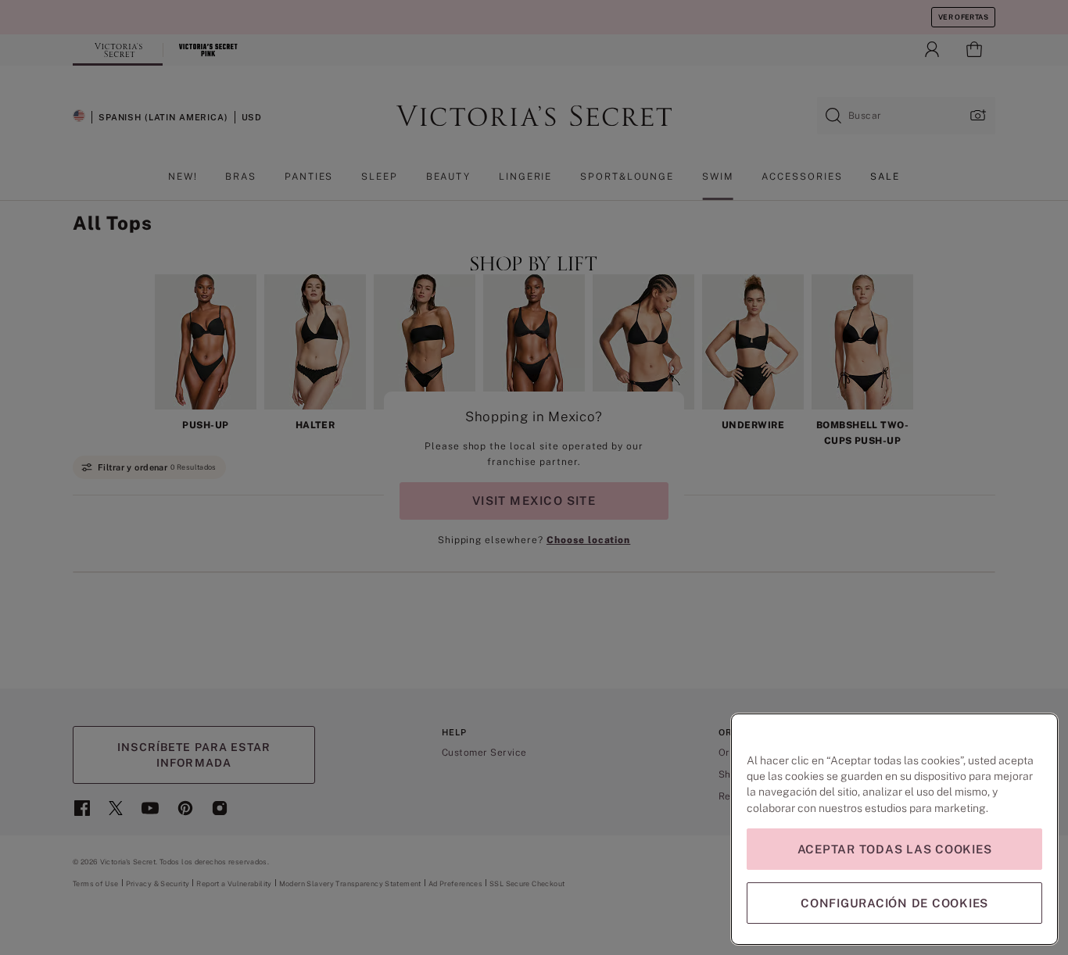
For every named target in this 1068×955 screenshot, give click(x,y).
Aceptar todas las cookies (894, 849)
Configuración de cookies (894, 903)
